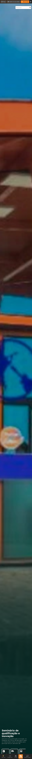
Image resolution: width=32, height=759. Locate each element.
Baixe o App (25, 1)
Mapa (4, 1)
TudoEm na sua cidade (14, 1)
